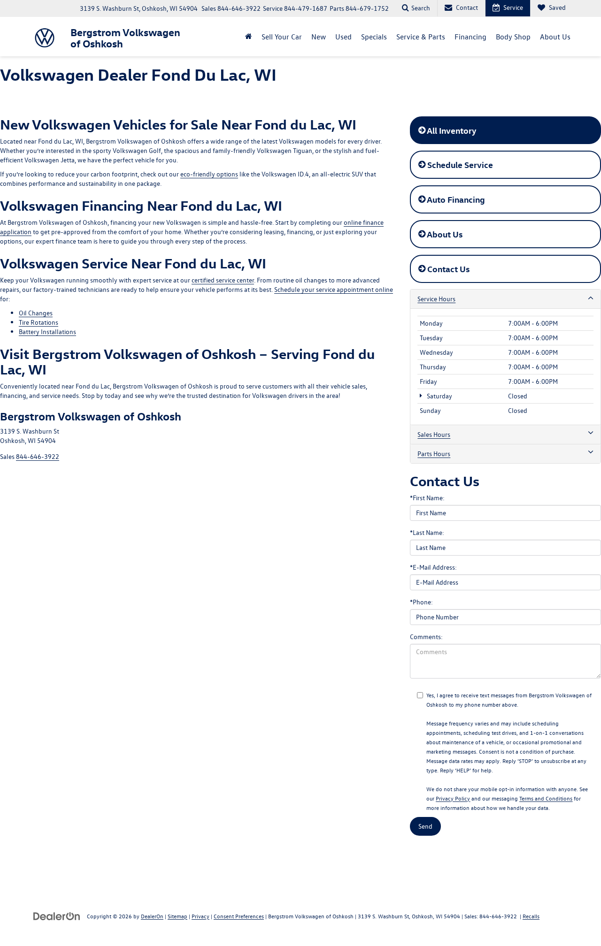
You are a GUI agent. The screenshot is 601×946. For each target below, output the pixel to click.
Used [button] (343, 36)
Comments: (426, 636)
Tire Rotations (38, 322)
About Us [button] (555, 36)
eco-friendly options (209, 173)
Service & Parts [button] (420, 36)
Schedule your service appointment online (333, 289)
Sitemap (177, 916)
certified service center (223, 279)
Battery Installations (47, 331)
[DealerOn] (57, 915)
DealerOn (152, 916)
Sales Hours (433, 434)
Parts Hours (433, 453)
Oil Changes (36, 312)
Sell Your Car (282, 36)
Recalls (531, 916)
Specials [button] (374, 36)
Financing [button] (470, 36)
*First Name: (427, 497)
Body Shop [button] (513, 36)
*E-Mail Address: (433, 567)
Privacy (200, 916)
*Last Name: (427, 532)
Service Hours (436, 298)
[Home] (248, 36)
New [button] (318, 36)
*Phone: (421, 601)
